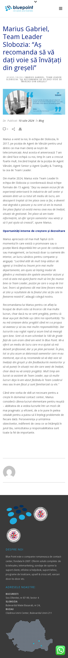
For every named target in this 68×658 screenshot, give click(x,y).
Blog (19, 77)
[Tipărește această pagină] (22, 129)
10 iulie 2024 (26, 120)
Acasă (10, 77)
